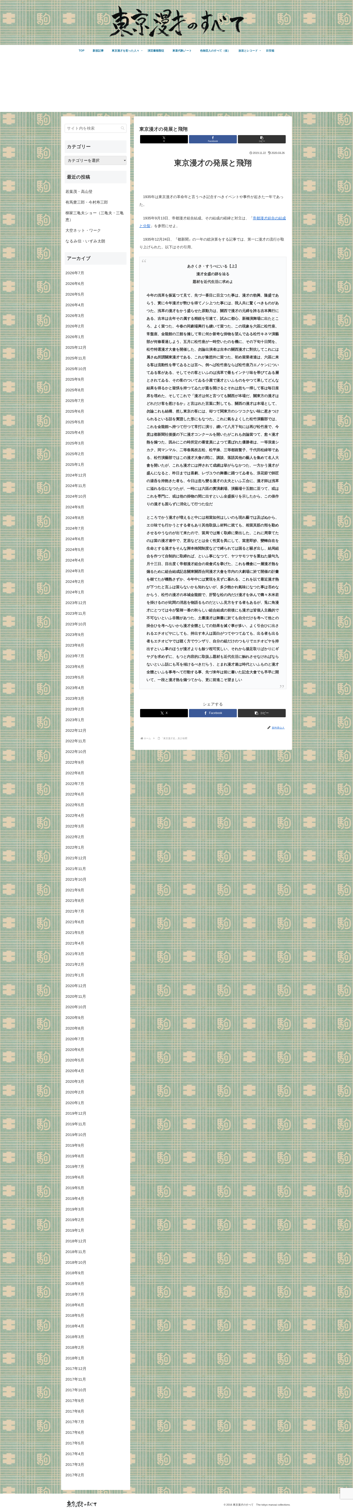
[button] (262, 139)
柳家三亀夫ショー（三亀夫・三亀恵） (94, 216)
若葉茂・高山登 (78, 191)
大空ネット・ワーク (83, 230)
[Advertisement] (176, 86)
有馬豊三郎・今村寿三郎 (86, 202)
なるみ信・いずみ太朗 (85, 241)
